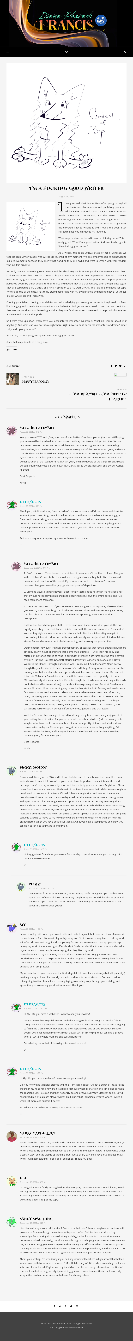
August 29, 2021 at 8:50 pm (31, 771)
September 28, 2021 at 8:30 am (33, 1182)
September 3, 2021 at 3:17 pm (37, 568)
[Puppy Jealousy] (12, 379)
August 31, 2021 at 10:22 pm (36, 1008)
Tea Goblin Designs (73, 1327)
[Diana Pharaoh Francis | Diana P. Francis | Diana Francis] (66, 23)
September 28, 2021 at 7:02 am (33, 1137)
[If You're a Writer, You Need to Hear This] (120, 379)
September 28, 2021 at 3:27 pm (33, 1223)
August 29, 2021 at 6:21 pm (31, 506)
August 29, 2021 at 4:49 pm (31, 432)
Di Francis (14, 365)
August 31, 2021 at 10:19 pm (36, 849)
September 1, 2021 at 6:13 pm (41, 888)
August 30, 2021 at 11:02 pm (31, 929)
